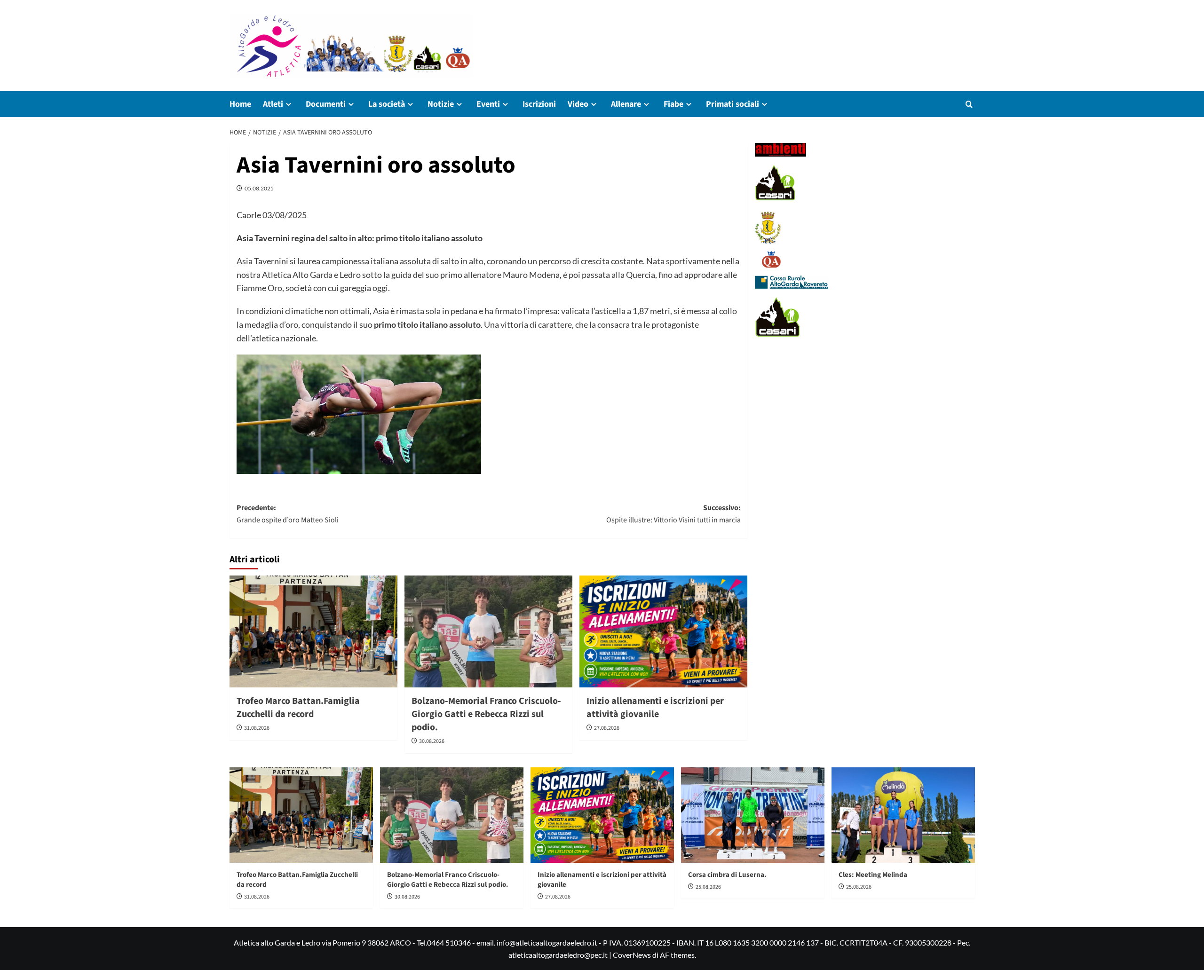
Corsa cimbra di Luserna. (727, 875)
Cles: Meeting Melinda (873, 875)
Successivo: (673, 514)
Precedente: (288, 514)
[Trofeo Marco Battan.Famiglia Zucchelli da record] (313, 631)
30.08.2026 (431, 741)
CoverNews (632, 954)
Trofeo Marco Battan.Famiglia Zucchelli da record (298, 707)
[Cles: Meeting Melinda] (903, 815)
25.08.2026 (708, 887)
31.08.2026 (256, 728)
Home (240, 104)
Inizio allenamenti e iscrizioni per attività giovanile (655, 707)
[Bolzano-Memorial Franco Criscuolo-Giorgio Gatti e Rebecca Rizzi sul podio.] (488, 631)
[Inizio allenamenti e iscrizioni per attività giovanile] (663, 631)
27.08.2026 (606, 728)
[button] (969, 104)
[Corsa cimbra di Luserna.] (752, 815)
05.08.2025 (259, 188)
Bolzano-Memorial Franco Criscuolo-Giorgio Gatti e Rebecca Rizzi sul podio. (486, 714)
